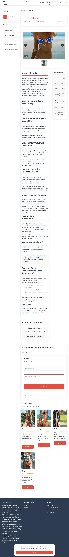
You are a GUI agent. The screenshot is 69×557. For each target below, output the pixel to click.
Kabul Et (34, 552)
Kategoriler (26, 1)
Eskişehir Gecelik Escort (10, 44)
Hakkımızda (35, 1)
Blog (20, 1)
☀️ (66, 2)
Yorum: (25, 373)
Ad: (24, 365)
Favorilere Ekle (60, 21)
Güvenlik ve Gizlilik (51, 510)
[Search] (5, 17)
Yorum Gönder (43, 386)
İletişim (56, 1)
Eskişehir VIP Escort (9, 35)
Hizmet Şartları (51, 512)
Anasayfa (14, 1)
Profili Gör (27, 446)
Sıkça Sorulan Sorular (48, 2)
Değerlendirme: (27, 358)
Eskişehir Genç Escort (9, 40)
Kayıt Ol (26, 505)
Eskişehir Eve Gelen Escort (11, 49)
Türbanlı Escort (8, 30)
